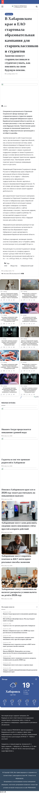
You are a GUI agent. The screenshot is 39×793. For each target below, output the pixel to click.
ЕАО (5, 266)
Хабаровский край (27, 266)
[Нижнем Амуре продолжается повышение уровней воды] (19, 418)
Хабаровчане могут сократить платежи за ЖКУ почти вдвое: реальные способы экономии (16, 559)
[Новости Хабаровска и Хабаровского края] (19, 6)
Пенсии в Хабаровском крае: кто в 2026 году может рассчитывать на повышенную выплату (18, 492)
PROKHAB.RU (32, 787)
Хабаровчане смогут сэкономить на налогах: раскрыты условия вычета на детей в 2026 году (19, 592)
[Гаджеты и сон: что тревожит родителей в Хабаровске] (19, 448)
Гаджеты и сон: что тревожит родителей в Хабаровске (16, 461)
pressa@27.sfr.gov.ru (26, 244)
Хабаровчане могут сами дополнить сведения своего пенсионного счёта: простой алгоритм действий (19, 525)
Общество (9, 14)
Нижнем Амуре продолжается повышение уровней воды (16, 431)
